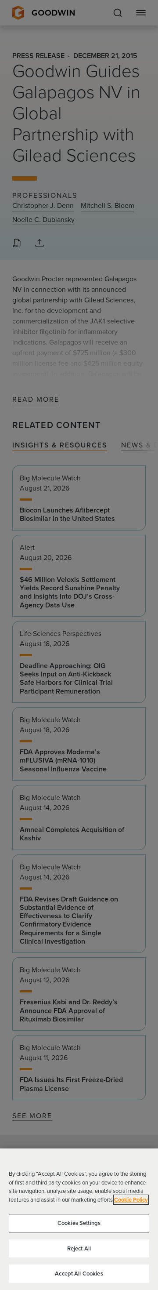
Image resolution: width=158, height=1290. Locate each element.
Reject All (79, 1248)
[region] (79, 1219)
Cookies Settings (79, 1223)
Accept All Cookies (79, 1273)
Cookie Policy (131, 1200)
